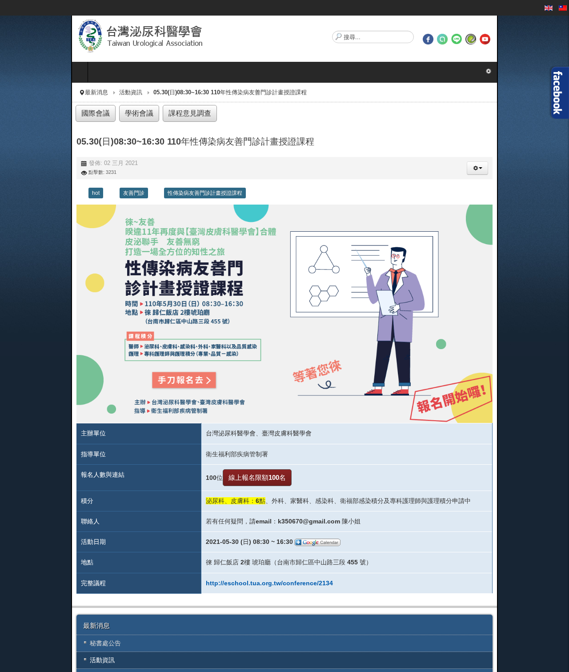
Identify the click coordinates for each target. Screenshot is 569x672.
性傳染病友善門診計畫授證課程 (133, 192)
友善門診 (62, 192)
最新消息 (25, 92)
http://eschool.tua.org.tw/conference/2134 (241, 644)
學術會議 (65, 113)
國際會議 (23, 113)
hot (24, 192)
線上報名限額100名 (228, 539)
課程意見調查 (114, 113)
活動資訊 (59, 92)
